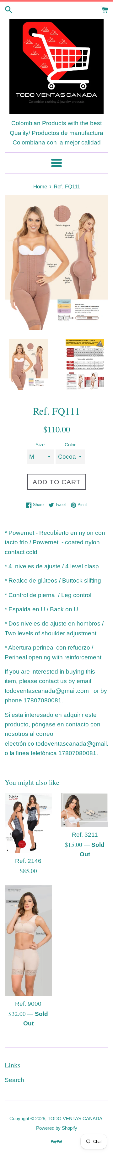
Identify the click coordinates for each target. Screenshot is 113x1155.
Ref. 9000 (28, 1003)
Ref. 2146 (28, 861)
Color (70, 444)
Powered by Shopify (56, 1128)
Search (14, 1080)
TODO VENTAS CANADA (75, 1118)
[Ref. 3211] (84, 810)
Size (40, 444)
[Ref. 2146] (28, 823)
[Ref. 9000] (28, 940)
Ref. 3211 (85, 834)
